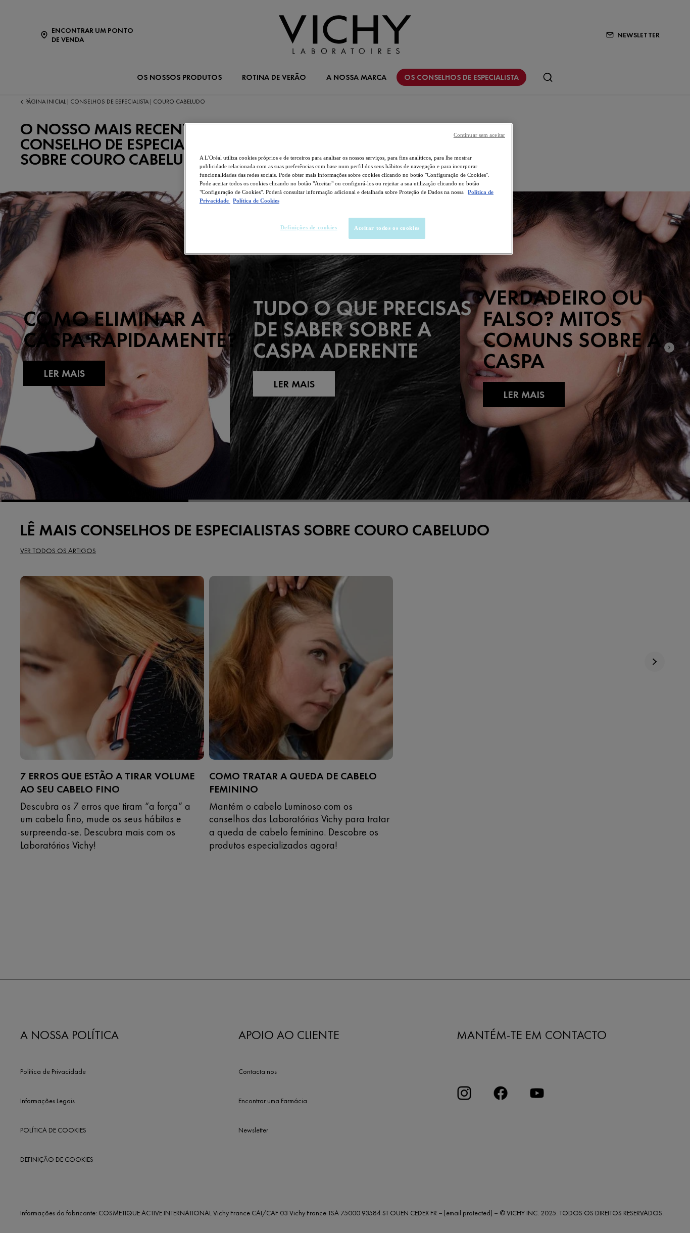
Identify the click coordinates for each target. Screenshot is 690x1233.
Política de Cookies (256, 201)
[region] (348, 189)
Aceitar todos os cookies (387, 228)
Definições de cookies (308, 227)
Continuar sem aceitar (479, 135)
